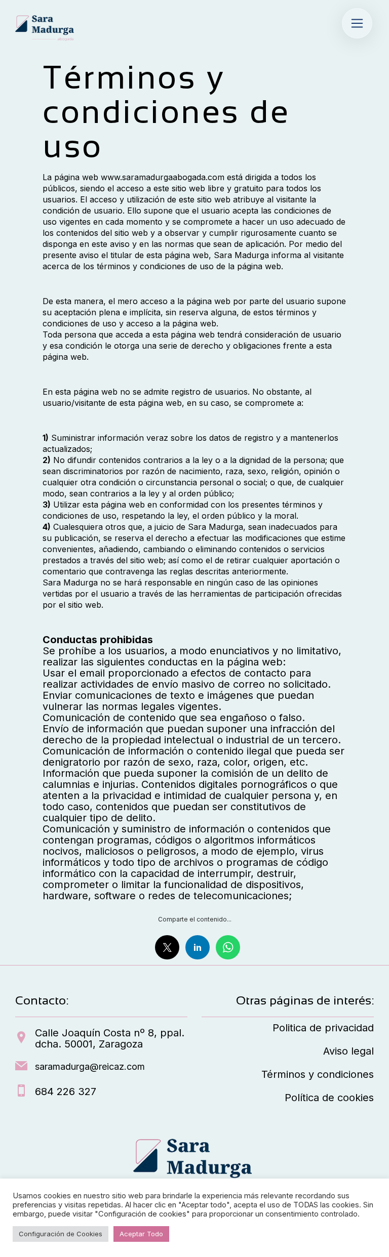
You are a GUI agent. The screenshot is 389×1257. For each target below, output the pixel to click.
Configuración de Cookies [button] (60, 1234)
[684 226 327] (21, 1091)
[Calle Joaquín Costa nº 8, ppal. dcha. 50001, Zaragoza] (21, 1038)
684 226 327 (65, 1091)
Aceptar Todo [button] (141, 1234)
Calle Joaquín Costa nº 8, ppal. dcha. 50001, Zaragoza (109, 1038)
